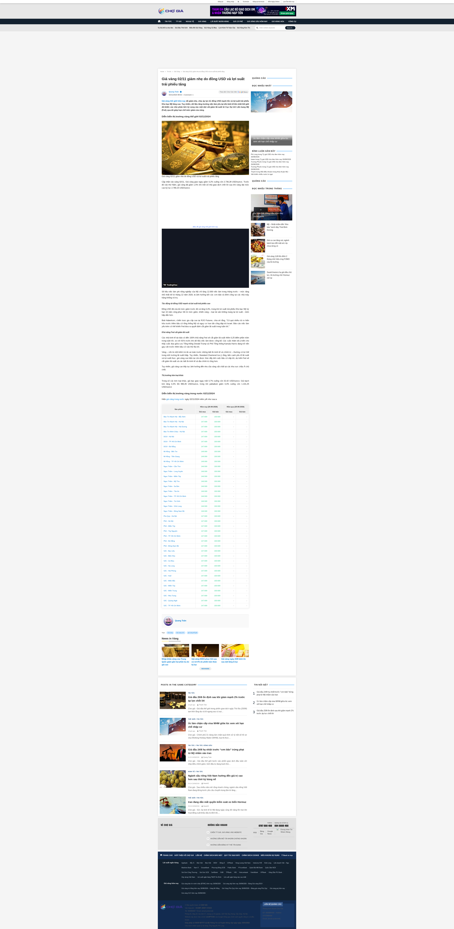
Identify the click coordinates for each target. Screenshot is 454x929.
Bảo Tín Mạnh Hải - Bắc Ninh (175, 417)
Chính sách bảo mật (213, 855)
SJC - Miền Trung (170, 591)
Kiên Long (267, 863)
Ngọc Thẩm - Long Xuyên (173, 471)
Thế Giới (191, 719)
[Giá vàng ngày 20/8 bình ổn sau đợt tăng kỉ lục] (235, 650)
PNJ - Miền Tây (169, 526)
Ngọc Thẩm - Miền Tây (172, 476)
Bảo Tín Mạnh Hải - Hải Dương (175, 427)
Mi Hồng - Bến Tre (170, 451)
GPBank (230, 863)
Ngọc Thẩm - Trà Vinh (172, 501)
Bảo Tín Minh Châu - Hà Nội (174, 432)
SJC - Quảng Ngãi (170, 601)
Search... (290, 28)
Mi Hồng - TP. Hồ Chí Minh (174, 461)
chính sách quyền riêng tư (240, 917)
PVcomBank (242, 868)
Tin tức (168, 21)
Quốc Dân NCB (270, 868)
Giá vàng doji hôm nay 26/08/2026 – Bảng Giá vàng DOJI (242, 884)
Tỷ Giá (178, 21)
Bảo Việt (208, 863)
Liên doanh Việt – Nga (281, 863)
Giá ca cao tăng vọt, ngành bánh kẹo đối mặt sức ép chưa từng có (278, 243)
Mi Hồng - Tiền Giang (172, 456)
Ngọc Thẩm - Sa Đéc (171, 486)
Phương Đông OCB (218, 868)
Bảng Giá (262, 832)
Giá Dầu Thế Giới (181, 28)
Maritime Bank (186, 868)
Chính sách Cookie (250, 855)
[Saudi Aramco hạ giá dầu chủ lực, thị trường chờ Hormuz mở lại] (258, 277)
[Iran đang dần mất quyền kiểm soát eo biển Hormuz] (173, 805)
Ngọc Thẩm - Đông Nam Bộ (174, 511)
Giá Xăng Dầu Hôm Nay (257, 21)
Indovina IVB (257, 863)
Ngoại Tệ (190, 21)
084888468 (191, 911)
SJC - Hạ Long (169, 566)
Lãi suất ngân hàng (220, 21)
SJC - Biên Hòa (169, 556)
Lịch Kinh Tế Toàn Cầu (227, 28)
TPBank (228, 872)
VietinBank (254, 872)
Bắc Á (192, 863)
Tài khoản (246, 1)
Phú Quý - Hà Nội (170, 516)
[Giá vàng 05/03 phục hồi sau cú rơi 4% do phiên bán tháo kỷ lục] (205, 650)
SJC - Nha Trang (170, 596)
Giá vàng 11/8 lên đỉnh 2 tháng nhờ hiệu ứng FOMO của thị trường (278, 259)
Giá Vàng (177, 71)
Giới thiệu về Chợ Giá (184, 855)
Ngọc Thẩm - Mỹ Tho (172, 481)
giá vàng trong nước (175, 399)
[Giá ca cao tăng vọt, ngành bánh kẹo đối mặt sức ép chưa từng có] (258, 245)
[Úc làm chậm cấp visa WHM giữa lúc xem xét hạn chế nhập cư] (271, 102)
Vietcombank (243, 872)
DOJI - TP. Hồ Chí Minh (172, 441)
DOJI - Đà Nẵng (170, 446)
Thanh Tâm (203, 705)
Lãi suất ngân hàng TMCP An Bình (209, 877)
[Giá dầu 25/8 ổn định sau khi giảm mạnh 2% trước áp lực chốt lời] (173, 702)
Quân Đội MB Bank (256, 868)
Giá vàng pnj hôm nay (277, 888)
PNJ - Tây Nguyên (170, 531)
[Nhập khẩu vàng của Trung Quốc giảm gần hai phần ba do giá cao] (175, 650)
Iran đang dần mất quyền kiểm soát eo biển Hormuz (217, 802)
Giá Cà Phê (238, 21)
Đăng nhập (230, 1)
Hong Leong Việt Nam (243, 863)
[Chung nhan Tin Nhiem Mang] (285, 830)
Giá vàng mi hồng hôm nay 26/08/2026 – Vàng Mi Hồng (200, 888)
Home (162, 71)
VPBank (263, 872)
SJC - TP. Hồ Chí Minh (172, 606)
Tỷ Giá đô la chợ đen (165, 28)
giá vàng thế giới (192, 632)
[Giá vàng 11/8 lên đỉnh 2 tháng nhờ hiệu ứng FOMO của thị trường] (258, 261)
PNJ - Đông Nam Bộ (171, 546)
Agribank (184, 863)
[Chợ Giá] (171, 11)
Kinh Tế (191, 771)
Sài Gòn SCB (204, 872)
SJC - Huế (167, 576)
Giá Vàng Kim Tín (243, 28)
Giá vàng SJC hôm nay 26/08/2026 (193, 893)
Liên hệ (199, 855)
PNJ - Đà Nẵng (169, 541)
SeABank (214, 872)
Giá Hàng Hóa (278, 21)
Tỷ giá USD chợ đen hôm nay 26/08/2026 (275, 159)
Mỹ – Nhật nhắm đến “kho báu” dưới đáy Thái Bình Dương (277, 227)
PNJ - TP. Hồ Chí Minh (172, 536)
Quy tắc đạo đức (232, 855)
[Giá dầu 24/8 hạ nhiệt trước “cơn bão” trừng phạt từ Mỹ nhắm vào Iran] (173, 755)
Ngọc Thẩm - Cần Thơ (172, 466)
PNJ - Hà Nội (168, 521)
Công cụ (292, 21)
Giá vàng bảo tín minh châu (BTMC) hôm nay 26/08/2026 (201, 884)
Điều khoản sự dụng (270, 855)
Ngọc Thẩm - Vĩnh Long (173, 506)
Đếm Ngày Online (273, 1)
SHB (221, 872)
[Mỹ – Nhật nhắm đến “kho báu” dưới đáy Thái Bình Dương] (258, 229)
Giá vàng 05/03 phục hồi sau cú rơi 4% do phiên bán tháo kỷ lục (204, 662)
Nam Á (196, 868)
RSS (255, 832)
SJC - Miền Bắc (169, 581)
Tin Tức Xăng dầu (204, 745)
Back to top (288, 855)
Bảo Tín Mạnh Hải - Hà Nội (174, 422)
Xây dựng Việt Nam (188, 877)
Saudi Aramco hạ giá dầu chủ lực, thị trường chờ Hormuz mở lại (279, 275)
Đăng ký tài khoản (258, 1)
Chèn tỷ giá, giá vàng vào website (226, 832)
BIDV (215, 863)
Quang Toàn (180, 621)
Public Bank (232, 868)
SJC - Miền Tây (169, 586)
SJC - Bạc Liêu (169, 551)
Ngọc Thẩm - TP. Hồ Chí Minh (175, 496)
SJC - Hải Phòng (170, 571)
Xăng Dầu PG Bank (275, 872)
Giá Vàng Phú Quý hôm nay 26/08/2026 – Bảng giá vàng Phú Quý (244, 888)
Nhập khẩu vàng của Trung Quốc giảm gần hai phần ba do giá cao (175, 662)
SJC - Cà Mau (169, 561)
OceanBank (205, 868)
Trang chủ (168, 855)
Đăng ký (220, 1)
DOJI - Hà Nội (169, 437)
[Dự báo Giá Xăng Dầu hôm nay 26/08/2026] (271, 207)
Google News (270, 832)
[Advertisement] (227, 48)
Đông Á (222, 863)
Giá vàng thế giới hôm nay (174, 101)
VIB (235, 872)
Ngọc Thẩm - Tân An (171, 491)
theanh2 (206, 783)
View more (205, 669)
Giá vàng (202, 21)
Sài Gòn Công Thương (189, 872)
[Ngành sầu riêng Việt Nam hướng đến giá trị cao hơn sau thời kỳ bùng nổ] (173, 781)
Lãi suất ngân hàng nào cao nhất (235, 877)
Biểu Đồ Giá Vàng (195, 28)
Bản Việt (200, 863)
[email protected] (207, 911)
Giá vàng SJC (180, 632)
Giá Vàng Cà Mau (210, 28)
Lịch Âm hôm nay (288, 1)
